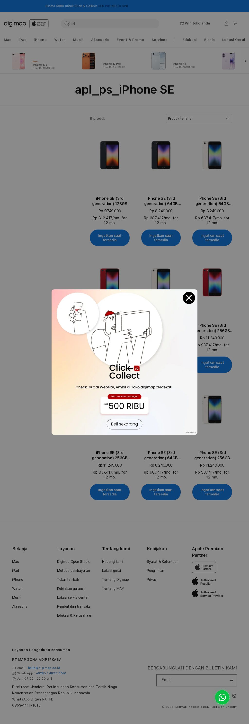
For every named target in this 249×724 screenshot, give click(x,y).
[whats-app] (222, 697)
